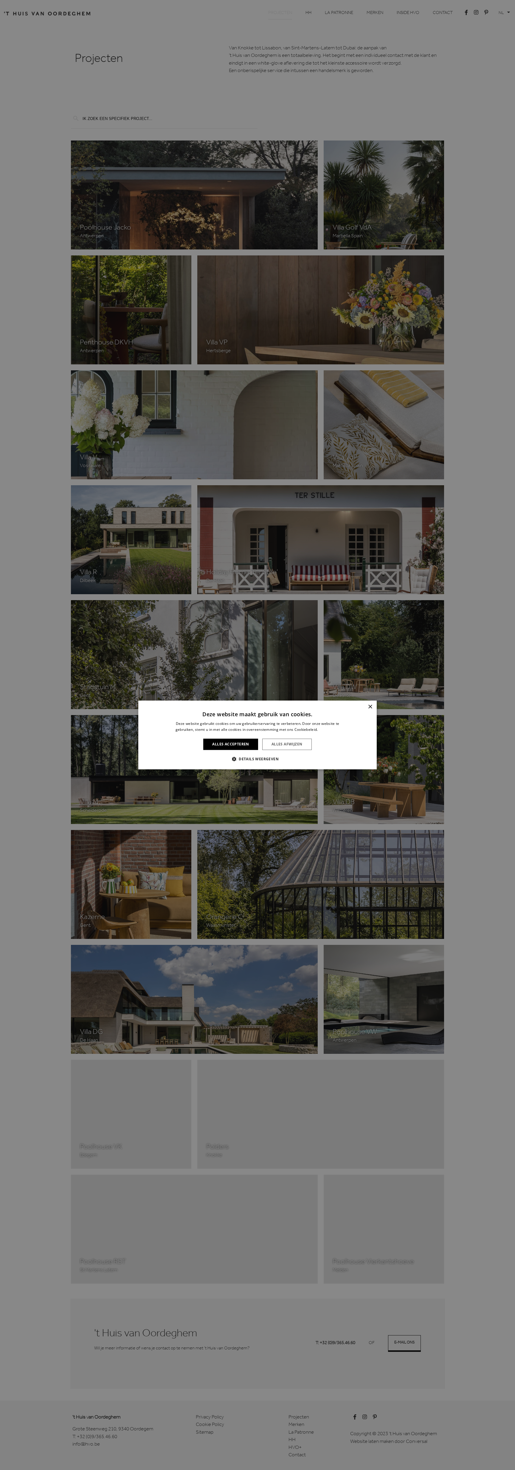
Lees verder (329, 729)
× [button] (370, 707)
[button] (257, 759)
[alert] (257, 735)
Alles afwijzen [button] (287, 744)
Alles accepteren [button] (230, 744)
